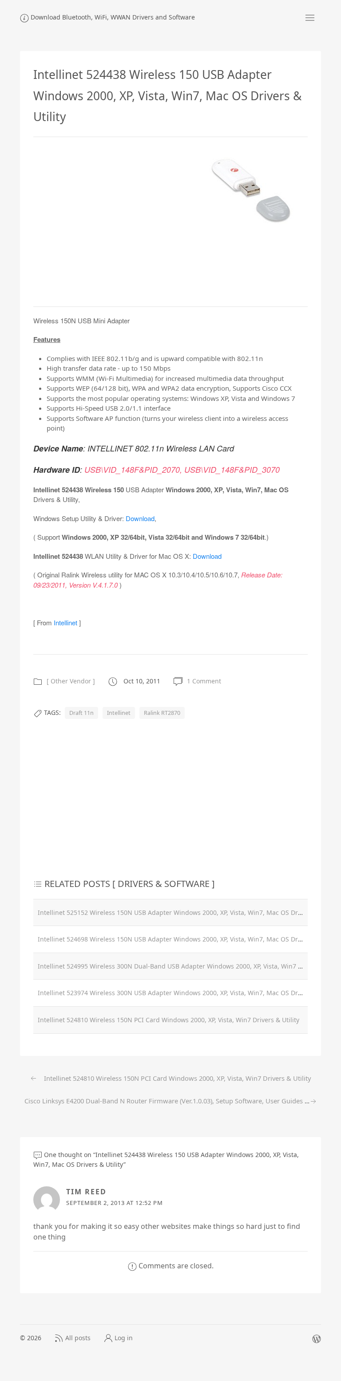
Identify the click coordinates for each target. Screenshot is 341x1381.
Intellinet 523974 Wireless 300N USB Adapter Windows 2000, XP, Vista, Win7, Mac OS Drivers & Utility (187, 993)
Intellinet (65, 622)
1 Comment (204, 681)
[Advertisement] (107, 220)
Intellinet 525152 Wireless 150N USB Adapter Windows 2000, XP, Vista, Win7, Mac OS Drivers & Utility (187, 912)
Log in (124, 1338)
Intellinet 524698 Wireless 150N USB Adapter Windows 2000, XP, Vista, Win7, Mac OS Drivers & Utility (187, 939)
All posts (78, 1338)
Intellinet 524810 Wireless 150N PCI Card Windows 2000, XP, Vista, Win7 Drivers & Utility (168, 1020)
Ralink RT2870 (162, 713)
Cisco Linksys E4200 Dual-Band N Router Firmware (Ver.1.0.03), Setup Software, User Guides (164, 1100)
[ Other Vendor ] (71, 681)
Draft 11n (81, 713)
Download (140, 518)
